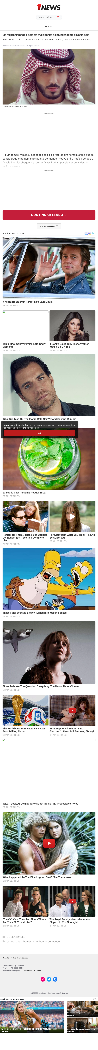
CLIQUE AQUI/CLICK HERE (31, 971)
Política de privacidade (19, 958)
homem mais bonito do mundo (41, 941)
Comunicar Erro (47, 226)
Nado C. (37, 45)
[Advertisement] (49, 133)
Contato (6, 958)
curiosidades (14, 941)
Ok (39, 433)
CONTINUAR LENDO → (49, 215)
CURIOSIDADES (16, 936)
